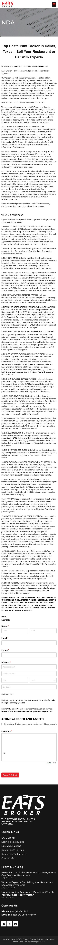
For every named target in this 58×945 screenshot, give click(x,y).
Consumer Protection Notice (42, 939)
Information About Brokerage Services (29, 942)
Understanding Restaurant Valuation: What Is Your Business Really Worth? (27, 893)
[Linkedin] (15, 923)
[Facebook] (3, 923)
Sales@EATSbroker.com (22, 914)
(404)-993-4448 (19, 911)
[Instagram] (9, 923)
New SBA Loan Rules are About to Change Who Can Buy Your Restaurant (28, 873)
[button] (54, 4)
